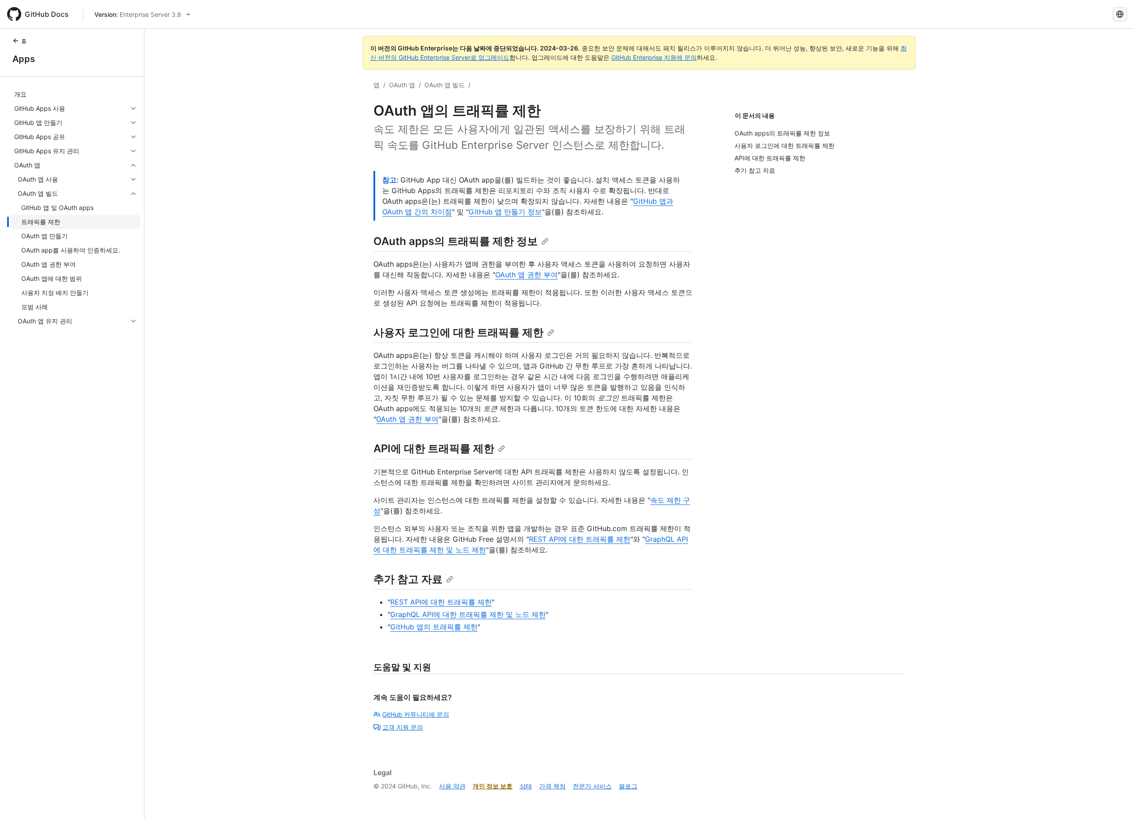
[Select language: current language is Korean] (1120, 14)
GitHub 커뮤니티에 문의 (415, 714)
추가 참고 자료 (408, 579)
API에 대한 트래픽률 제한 (433, 448)
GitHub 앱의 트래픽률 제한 (434, 626)
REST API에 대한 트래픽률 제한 (579, 539)
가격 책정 (552, 786)
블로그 (628, 786)
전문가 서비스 (592, 786)
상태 (526, 786)
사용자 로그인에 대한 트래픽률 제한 (458, 332)
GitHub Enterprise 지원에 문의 (654, 57)
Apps (23, 59)
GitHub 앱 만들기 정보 (505, 211)
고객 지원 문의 (402, 727)
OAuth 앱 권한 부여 (526, 274)
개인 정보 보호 (493, 786)
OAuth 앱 (402, 85)
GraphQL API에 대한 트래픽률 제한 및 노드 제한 (468, 614)
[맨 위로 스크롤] (1114, 799)
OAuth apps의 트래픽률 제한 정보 (455, 241)
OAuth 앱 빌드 (444, 85)
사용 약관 (452, 786)
